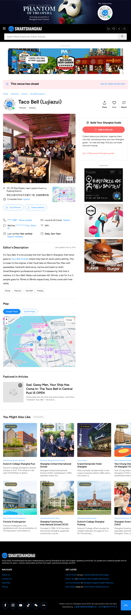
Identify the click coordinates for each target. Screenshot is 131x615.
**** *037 (12, 220)
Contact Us (7, 579)
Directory (15, 94)
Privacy (5, 587)
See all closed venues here (113, 84)
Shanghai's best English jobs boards (93, 579)
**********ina (22, 225)
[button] (104, 105)
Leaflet (59, 366)
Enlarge (69, 320)
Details (66, 220)
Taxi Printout (15, 207)
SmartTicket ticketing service (96, 587)
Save (114, 107)
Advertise (6, 583)
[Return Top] (126, 605)
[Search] (122, 37)
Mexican (17, 291)
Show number (25, 220)
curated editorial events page (96, 575)
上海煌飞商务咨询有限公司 (85, 607)
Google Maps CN (69, 366)
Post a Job (70, 579)
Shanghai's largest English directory (98, 583)
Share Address (37, 207)
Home (5, 94)
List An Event (71, 575)
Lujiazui (26, 199)
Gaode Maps (29, 311)
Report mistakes (15, 236)
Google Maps (12, 311)
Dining (24, 94)
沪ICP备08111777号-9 (108, 607)
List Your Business (73, 583)
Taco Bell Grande (20, 259)
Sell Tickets (70, 587)
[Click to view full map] (63, 194)
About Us (6, 575)
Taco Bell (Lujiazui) (37, 94)
